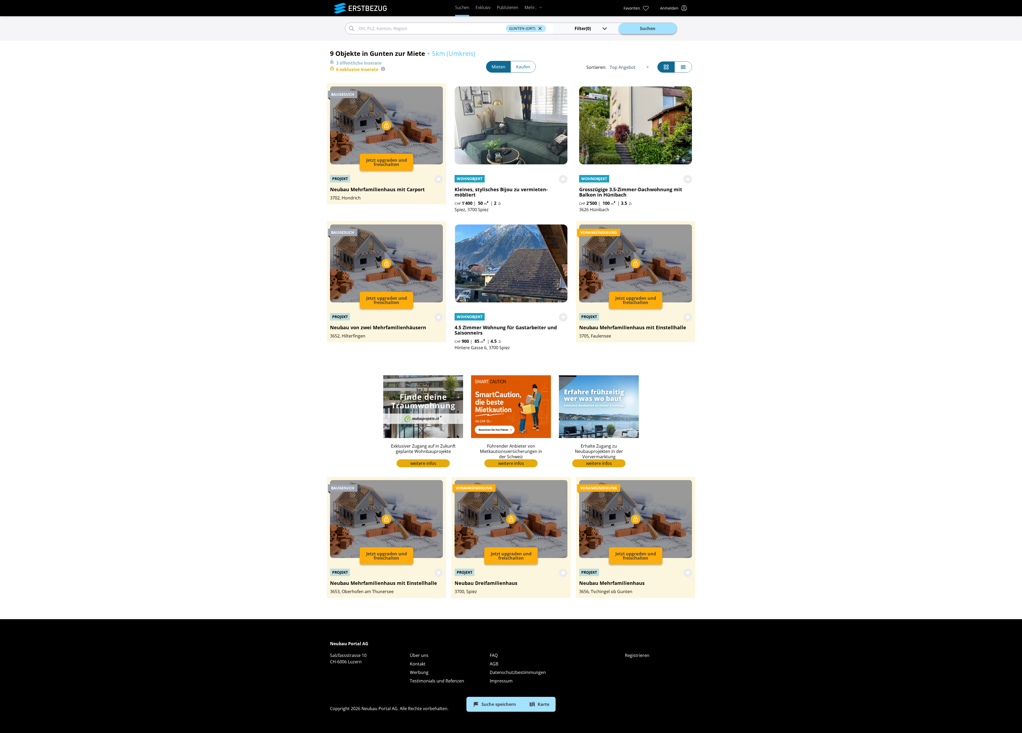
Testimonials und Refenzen (437, 681)
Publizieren (507, 7)
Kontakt (418, 664)
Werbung (419, 672)
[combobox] (431, 28)
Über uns (419, 655)
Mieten (498, 67)
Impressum (501, 681)
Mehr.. (531, 7)
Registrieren (637, 655)
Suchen (462, 7)
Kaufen (523, 67)
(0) (583, 28)
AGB (494, 664)
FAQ (494, 655)
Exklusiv (483, 7)
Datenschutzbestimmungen (518, 672)
